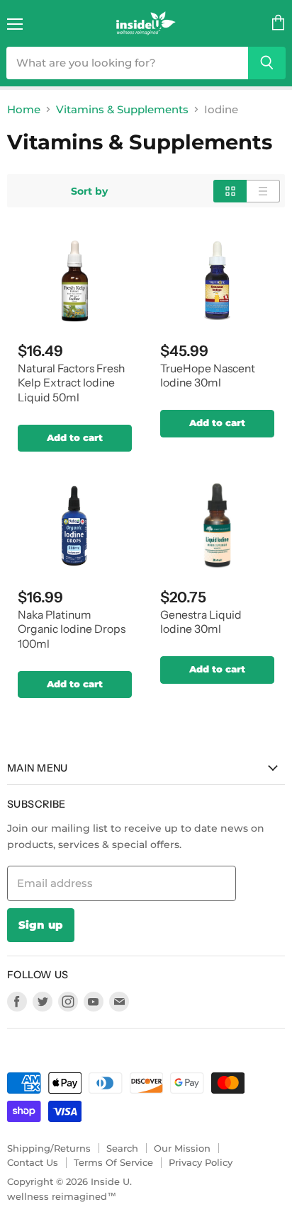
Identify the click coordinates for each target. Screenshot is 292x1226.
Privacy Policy (200, 1162)
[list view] (263, 191)
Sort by (89, 191)
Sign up (40, 925)
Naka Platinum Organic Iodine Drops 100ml (71, 629)
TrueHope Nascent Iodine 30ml (207, 376)
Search (122, 1148)
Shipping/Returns (49, 1148)
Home (23, 109)
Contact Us (32, 1162)
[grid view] (230, 191)
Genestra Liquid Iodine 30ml (201, 622)
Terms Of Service (113, 1162)
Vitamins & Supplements (122, 109)
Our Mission (182, 1148)
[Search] (267, 63)
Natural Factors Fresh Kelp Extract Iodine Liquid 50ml (71, 383)
